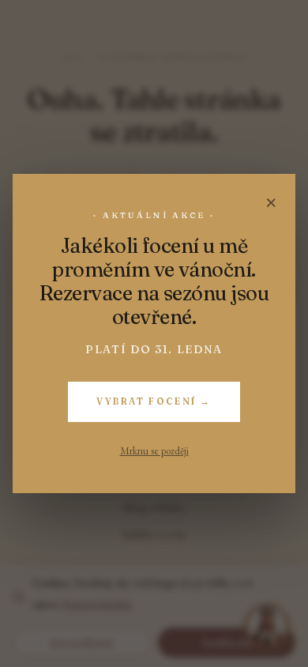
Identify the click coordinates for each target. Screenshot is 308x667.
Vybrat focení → (154, 401)
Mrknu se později (154, 451)
